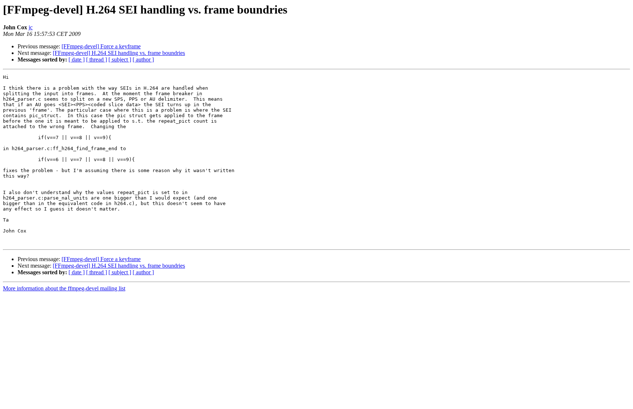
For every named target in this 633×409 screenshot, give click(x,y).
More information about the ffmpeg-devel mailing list (64, 288)
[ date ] (77, 59)
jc (31, 27)
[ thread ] (96, 59)
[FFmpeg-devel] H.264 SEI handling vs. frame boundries (119, 53)
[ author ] (143, 59)
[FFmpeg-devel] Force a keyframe (101, 46)
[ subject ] (119, 59)
